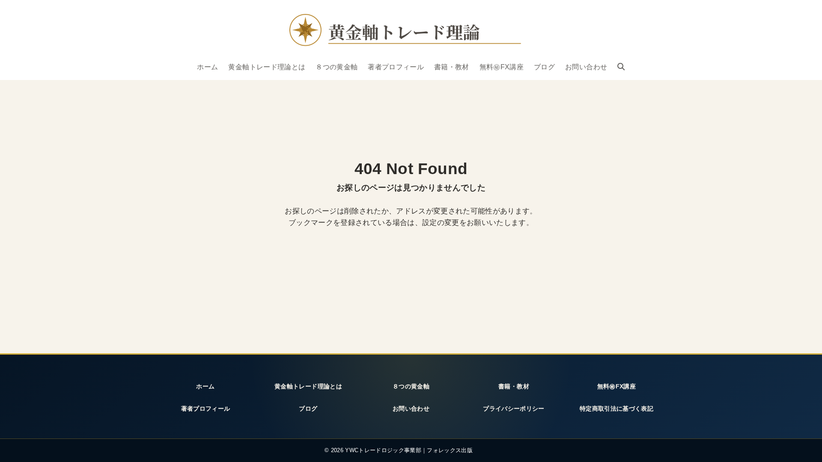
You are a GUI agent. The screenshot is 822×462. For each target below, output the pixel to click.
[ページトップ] (804, 446)
